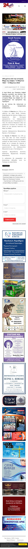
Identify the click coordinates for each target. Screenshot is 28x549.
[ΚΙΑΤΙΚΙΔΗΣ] (14, 288)
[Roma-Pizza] (14, 18)
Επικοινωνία (20, 540)
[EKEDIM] (14, 27)
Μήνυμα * (6, 191)
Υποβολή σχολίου (9, 219)
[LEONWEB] (14, 450)
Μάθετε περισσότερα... (14, 546)
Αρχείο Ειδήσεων (11, 540)
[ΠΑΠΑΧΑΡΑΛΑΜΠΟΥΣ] (14, 347)
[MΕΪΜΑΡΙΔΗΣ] (14, 33)
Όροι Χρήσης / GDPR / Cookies (11, 538)
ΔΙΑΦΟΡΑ (11, 170)
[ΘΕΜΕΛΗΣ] (14, 378)
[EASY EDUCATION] (14, 271)
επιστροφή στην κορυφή (19, 223)
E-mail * (6, 212)
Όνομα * (6, 205)
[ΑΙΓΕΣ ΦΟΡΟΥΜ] (14, 505)
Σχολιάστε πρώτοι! (21, 89)
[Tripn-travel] (14, 400)
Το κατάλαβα (22, 544)
